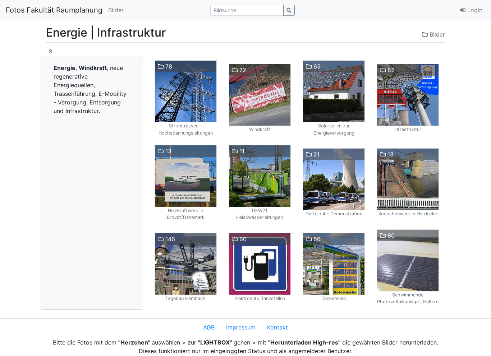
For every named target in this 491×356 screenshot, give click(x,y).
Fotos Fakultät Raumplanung (54, 10)
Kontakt (277, 327)
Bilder (116, 10)
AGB (209, 327)
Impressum (241, 327)
